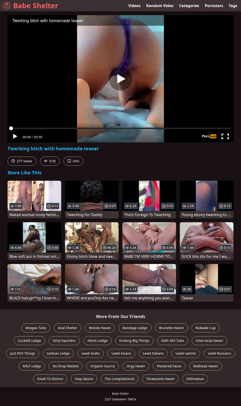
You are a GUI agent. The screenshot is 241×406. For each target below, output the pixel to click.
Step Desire (84, 379)
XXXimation (195, 379)
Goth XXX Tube (172, 340)
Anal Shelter (67, 328)
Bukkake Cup (206, 328)
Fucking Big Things (134, 340)
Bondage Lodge (135, 328)
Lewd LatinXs (186, 353)
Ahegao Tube (35, 328)
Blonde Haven (100, 328)
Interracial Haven (209, 340)
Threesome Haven (160, 379)
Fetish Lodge (98, 340)
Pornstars (214, 5)
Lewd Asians (121, 353)
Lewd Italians (153, 353)
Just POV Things (22, 353)
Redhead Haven (205, 366)
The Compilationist (119, 379)
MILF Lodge (32, 366)
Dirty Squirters (64, 340)
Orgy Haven (136, 366)
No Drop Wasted (66, 366)
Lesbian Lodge (58, 353)
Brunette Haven (171, 328)
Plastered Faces (169, 366)
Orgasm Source (102, 366)
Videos (134, 5)
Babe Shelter (35, 5)
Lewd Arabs (90, 353)
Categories (189, 5)
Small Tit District (50, 379)
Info (75, 161)
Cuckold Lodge (29, 340)
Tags (233, 5)
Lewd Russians (219, 353)
